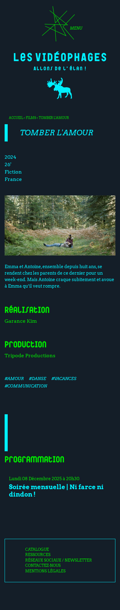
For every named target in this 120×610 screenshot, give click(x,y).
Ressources (37, 555)
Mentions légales (45, 571)
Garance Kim (21, 321)
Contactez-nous (43, 565)
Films (31, 118)
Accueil (16, 118)
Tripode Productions (30, 355)
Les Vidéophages (60, 56)
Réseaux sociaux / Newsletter (58, 560)
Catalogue (37, 549)
